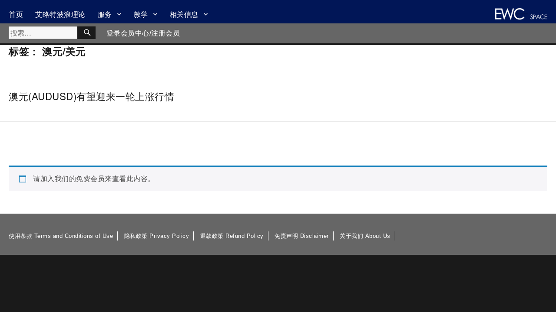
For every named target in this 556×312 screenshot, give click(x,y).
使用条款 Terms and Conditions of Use (61, 236)
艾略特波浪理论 (60, 14)
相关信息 (184, 14)
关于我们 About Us (365, 236)
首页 (16, 14)
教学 (141, 14)
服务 (105, 14)
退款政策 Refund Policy (232, 236)
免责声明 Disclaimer (302, 236)
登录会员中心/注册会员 (143, 33)
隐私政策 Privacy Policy (156, 236)
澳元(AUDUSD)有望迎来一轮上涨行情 (91, 96)
